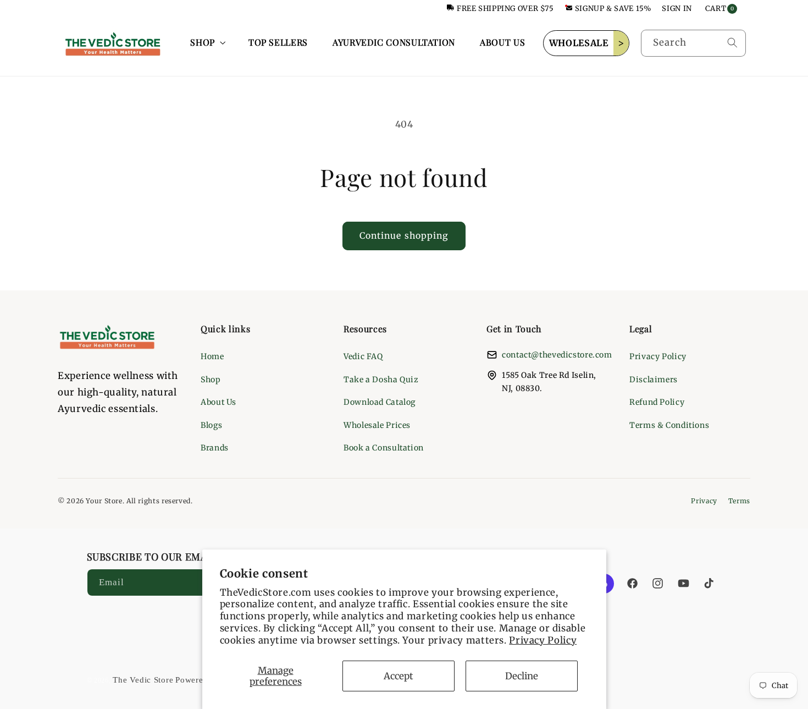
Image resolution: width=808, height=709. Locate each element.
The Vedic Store (143, 679)
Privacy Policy (543, 640)
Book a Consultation (384, 448)
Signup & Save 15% (613, 8)
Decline (521, 676)
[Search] (732, 43)
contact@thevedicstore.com (557, 355)
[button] (207, 43)
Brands (215, 448)
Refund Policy (656, 402)
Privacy (704, 501)
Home (212, 356)
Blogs (211, 425)
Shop (211, 379)
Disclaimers (653, 379)
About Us (218, 402)
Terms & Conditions (669, 425)
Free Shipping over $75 (505, 8)
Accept (398, 676)
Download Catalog (380, 402)
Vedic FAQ (363, 356)
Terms (739, 501)
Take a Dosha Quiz (381, 379)
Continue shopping (404, 235)
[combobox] (693, 43)
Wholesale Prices (377, 425)
